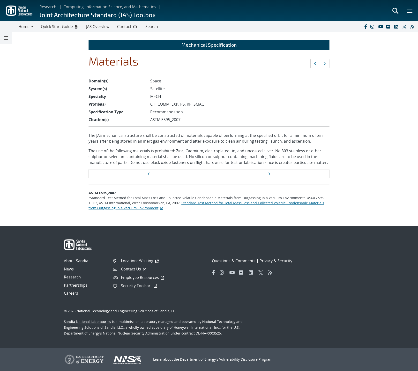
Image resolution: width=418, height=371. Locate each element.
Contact (124, 26)
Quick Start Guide (57, 26)
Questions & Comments (233, 260)
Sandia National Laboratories (87, 321)
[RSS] (413, 26)
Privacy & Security (276, 260)
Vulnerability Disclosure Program (245, 359)
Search (151, 26)
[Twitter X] (405, 26)
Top (403, 365)
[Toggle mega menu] (409, 10)
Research (47, 6)
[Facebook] (365, 26)
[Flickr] (389, 26)
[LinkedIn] (397, 26)
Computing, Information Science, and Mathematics (109, 6)
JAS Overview (97, 26)
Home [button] (24, 26)
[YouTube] (381, 26)
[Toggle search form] (395, 10)
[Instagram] (373, 26)
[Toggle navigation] (9, 26)
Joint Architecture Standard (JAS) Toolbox (97, 14)
